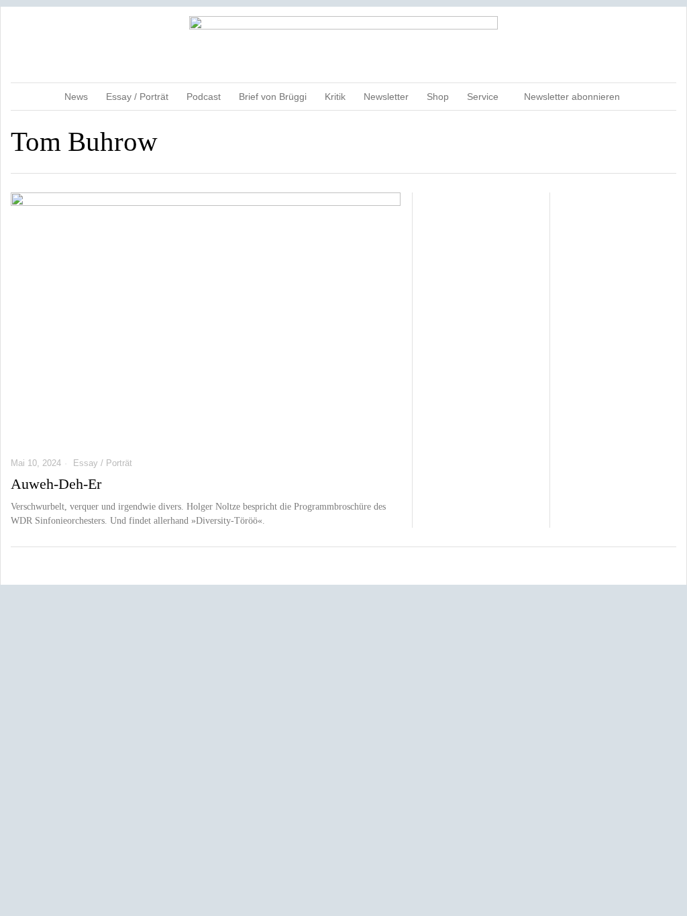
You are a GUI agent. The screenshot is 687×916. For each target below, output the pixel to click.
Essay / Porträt (102, 463)
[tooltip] (613, 44)
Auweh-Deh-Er (56, 483)
